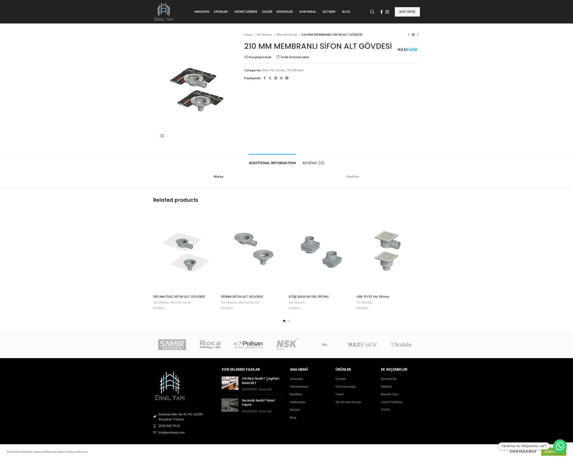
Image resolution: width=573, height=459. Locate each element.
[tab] (272, 161)
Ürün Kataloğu (346, 386)
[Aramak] (372, 11)
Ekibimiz (386, 386)
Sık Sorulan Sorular (348, 402)
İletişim (295, 409)
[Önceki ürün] (408, 35)
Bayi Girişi (407, 11)
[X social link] (270, 78)
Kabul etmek (553, 451)
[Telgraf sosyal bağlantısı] (287, 78)
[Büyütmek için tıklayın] (162, 136)
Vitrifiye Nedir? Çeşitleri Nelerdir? (260, 380)
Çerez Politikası (391, 402)
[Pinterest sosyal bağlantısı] (276, 78)
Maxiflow (159, 308)
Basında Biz (389, 378)
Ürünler (341, 378)
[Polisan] (248, 344)
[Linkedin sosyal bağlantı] (281, 78)
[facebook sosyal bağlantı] (381, 11)
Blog (293, 417)
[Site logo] (163, 11)
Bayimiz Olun (390, 394)
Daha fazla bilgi (523, 451)
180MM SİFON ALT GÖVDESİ (242, 296)
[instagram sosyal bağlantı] (387, 11)
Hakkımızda (297, 402)
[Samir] (172, 344)
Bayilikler (296, 394)
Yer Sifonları (264, 34)
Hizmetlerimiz (299, 386)
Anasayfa (296, 378)
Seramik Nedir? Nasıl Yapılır (258, 402)
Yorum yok (265, 389)
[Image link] (170, 385)
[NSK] (286, 344)
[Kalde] (401, 344)
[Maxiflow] (363, 344)
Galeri (340, 394)
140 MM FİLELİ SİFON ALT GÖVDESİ (179, 296)
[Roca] (210, 344)
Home (248, 34)
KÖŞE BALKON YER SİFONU (309, 296)
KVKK (385, 409)
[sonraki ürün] (417, 35)
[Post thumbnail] (230, 383)
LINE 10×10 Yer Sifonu (373, 296)
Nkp (324, 344)
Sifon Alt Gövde (287, 34)
